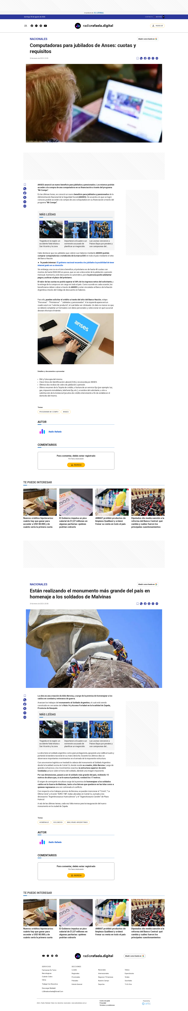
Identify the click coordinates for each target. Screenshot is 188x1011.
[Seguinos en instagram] (52, 956)
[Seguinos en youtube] (43, 956)
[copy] (157, 58)
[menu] (25, 26)
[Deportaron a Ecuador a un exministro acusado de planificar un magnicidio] (76, 229)
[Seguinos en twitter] (48, 956)
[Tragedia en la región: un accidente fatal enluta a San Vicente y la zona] (51, 229)
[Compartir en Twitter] (149, 58)
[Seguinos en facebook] (56, 956)
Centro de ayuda (105, 1001)
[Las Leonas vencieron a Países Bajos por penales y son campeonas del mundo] (101, 229)
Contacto (149, 16)
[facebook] (145, 58)
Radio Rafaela (55, 431)
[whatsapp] (141, 58)
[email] (153, 58)
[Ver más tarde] (138, 58)
